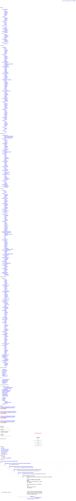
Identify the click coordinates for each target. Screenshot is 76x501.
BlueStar (6, 358)
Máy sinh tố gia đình (8, 388)
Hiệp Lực (6, 32)
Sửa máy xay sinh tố (5, 386)
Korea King (6, 359)
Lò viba (3, 213)
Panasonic (6, 12)
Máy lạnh (4, 47)
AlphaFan (6, 140)
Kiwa (5, 313)
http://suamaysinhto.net (30, 498)
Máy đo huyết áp (5, 380)
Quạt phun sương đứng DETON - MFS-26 (7, 417)
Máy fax (3, 374)
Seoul (5, 252)
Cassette (3, 21)
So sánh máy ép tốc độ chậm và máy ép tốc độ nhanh (9, 461)
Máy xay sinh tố (5, 239)
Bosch (6, 240)
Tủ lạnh (3, 101)
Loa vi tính (4, 371)
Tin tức (3, 399)
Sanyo (6, 23)
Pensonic (6, 165)
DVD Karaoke (4, 28)
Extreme (6, 328)
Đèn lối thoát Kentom (8, 137)
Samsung (6, 50)
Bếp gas (3, 278)
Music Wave (7, 36)
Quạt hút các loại (5, 170)
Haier (5, 113)
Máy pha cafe (4, 268)
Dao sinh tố (6, 233)
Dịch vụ (3, 400)
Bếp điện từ (4, 301)
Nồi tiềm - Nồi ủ (5, 356)
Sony (5, 15)
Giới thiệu (4, 398)
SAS (5, 38)
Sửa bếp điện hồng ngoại (6, 390)
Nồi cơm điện (4, 334)
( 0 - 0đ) (65, 0)
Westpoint (6, 65)
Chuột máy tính (5, 370)
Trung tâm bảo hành (8, 402)
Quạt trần (4, 138)
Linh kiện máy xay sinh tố (6, 232)
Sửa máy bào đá (5, 395)
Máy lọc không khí (5, 73)
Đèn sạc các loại (5, 135)
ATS (5, 324)
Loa (3, 33)
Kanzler (6, 300)
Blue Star (6, 205)
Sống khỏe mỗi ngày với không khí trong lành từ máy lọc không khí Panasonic (18, 463)
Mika (5, 287)
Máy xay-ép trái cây (5, 257)
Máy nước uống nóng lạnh (6, 79)
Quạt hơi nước (4, 143)
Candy (6, 222)
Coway (6, 92)
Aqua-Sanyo (7, 149)
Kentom (6, 183)
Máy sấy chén (4, 319)
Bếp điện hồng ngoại (5, 291)
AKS (5, 323)
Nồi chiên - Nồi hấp (5, 354)
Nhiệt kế (3, 383)
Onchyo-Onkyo (7, 172)
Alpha (6, 69)
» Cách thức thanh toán (4, 450)
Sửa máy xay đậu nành (6, 391)
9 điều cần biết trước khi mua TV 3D (28, 475)
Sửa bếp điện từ (5, 389)
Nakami (6, 152)
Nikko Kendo (7, 158)
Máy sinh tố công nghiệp (9, 387)
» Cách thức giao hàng (4, 451)
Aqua (5, 55)
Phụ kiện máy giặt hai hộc (9, 63)
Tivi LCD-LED (5, 9)
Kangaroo (6, 93)
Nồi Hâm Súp (4, 355)
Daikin (6, 48)
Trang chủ (4, 397)
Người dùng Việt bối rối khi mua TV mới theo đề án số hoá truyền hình (21, 466)
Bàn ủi (3, 193)
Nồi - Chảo (4, 357)
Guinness (6, 18)
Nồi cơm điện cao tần (5, 343)
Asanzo (6, 11)
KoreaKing (6, 83)
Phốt (5, 238)
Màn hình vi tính (5, 375)
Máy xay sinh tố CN (5, 254)
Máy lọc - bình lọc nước (6, 90)
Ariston (6, 67)
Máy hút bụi (4, 264)
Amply (3, 16)
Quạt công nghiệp (5, 166)
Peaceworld (6, 290)
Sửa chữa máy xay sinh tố (6, 231)
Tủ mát (3, 120)
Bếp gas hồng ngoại (5, 285)
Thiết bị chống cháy (5, 186)
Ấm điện (3, 190)
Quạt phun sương (5, 161)
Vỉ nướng (4, 362)
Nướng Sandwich (5, 360)
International (7, 64)
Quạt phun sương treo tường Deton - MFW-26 (8, 413)
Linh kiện (6, 85)
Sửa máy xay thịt (5, 392)
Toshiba (6, 25)
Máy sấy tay (4, 331)
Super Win (6, 169)
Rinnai (6, 282)
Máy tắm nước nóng (5, 66)
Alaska (6, 81)
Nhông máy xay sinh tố (8, 234)
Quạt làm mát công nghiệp (6, 151)
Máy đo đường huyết (5, 379)
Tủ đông (3, 109)
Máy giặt (3, 54)
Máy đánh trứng (5, 272)
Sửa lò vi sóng (4, 393)
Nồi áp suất (4, 345)
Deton (6, 163)
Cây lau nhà (4, 209)
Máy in (3, 373)
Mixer (3, 42)
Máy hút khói (4, 310)
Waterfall (6, 230)
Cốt (5, 236)
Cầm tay (6, 241)
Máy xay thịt (4, 322)
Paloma (6, 281)
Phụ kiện (6, 330)
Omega (6, 210)
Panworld (6, 147)
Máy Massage (4, 382)
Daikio (6, 145)
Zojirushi (6, 208)
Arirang (6, 17)
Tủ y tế (3, 130)
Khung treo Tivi (5, 31)
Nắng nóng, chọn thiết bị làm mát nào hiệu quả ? (26, 472)
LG (5, 10)
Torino (6, 284)
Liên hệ (3, 404)
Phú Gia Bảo (7, 275)
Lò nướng (4, 221)
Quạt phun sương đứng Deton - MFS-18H (7, 422)
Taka (5, 289)
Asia (5, 141)
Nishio (6, 160)
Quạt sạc (3, 180)
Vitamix (6, 256)
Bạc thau (6, 235)
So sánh (1, 410)
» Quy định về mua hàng (5, 449)
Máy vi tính (4, 372)
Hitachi (6, 57)
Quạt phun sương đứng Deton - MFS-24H (7, 408)
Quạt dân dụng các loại (6, 174)
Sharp (5, 14)
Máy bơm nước (4, 184)
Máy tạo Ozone (5, 381)
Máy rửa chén (4, 317)
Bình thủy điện (4, 203)
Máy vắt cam (4, 261)
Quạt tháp (4, 153)
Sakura (6, 97)
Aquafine (6, 112)
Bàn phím (4, 369)
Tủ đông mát (4, 117)
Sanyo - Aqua (7, 298)
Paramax (6, 20)
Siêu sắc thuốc (4, 273)
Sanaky (6, 87)
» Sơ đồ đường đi (3, 452)
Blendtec (6, 255)
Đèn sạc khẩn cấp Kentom (9, 136)
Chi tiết (1, 409)
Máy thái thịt (7, 329)
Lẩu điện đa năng (5, 307)
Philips (6, 22)
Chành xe (6, 401)
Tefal (5, 197)
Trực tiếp (6, 89)
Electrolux (6, 56)
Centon (6, 68)
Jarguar (6, 19)
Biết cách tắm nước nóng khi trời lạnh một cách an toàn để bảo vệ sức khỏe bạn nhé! (27, 469)
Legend (6, 70)
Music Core (6, 29)
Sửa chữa (6, 403)
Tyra (5, 327)
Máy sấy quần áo (5, 98)
